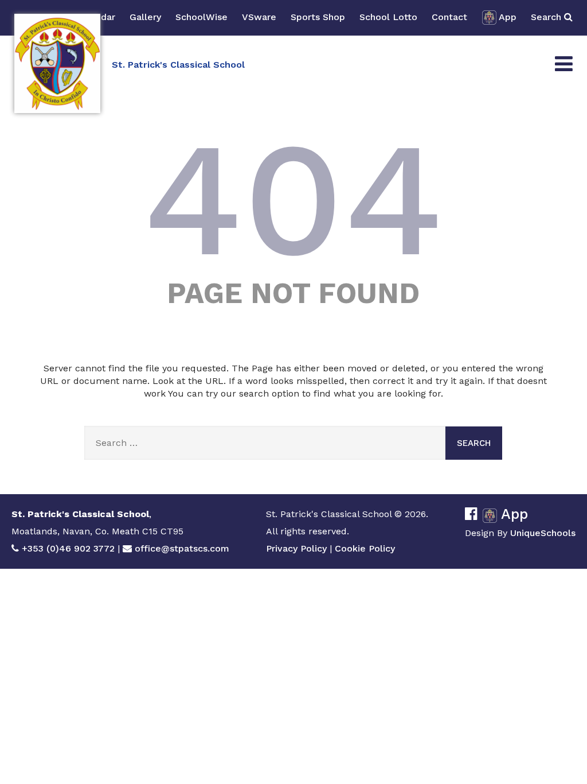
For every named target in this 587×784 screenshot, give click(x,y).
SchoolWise (201, 16)
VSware (259, 16)
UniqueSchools (543, 532)
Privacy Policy (296, 548)
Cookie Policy (365, 548)
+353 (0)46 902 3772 (68, 548)
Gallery (145, 16)
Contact (449, 16)
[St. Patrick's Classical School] (57, 63)
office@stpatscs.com (182, 548)
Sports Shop (318, 16)
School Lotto (388, 16)
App (507, 16)
